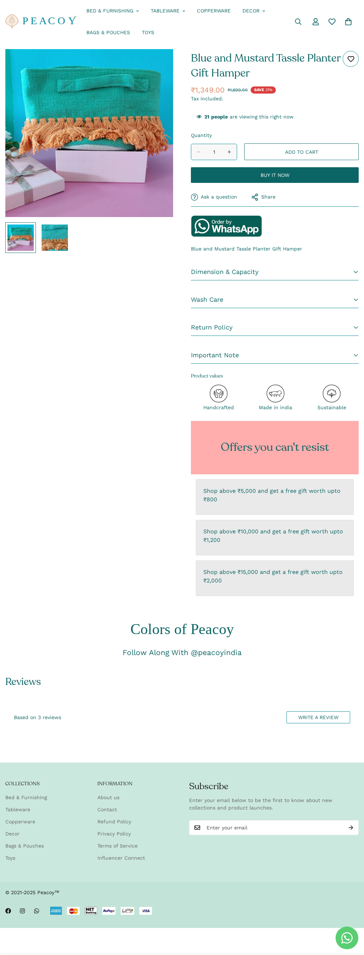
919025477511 (226, 226)
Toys (148, 32)
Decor (250, 11)
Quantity (201, 135)
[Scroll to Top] (350, 916)
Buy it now (275, 175)
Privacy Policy (114, 834)
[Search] (298, 22)
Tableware (165, 11)
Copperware (214, 11)
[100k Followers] (22, 911)
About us (108, 797)
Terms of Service (117, 846)
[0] (348, 22)
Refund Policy (114, 821)
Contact (107, 809)
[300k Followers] (8, 911)
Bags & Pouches (108, 32)
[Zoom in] (158, 64)
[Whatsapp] (36, 911)
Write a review (318, 717)
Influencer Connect (121, 858)
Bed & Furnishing (109, 11)
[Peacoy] (40, 22)
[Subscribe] (351, 827)
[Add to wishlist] (351, 59)
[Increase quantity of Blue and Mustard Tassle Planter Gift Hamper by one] (229, 152)
